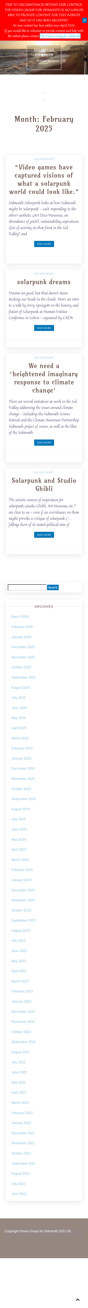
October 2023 (21, 910)
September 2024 (23, 799)
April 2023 (18, 971)
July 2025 (18, 697)
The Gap (60, 1252)
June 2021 (19, 1194)
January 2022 (21, 1123)
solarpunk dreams (44, 282)
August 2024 (20, 809)
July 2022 (18, 1062)
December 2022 (23, 1011)
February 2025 (22, 748)
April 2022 (18, 1092)
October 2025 (21, 667)
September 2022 (23, 1042)
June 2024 (19, 829)
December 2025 (23, 647)
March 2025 (20, 738)
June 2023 (19, 951)
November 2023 (23, 900)
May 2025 (18, 718)
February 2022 (22, 1113)
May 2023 (18, 961)
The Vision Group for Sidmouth (60, 35)
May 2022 (18, 1082)
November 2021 (23, 1143)
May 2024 (18, 839)
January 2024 (21, 880)
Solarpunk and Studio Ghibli (44, 484)
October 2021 (21, 1153)
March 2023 (20, 981)
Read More (44, 244)
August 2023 (20, 930)
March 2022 (20, 1102)
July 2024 (18, 819)
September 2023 (23, 920)
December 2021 (23, 1133)
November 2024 (23, 778)
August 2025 (20, 687)
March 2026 (20, 616)
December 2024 (23, 768)
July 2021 (18, 1184)
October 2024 (21, 789)
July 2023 (18, 940)
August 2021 (20, 1173)
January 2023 (21, 1001)
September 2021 (23, 1163)
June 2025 (19, 708)
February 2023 (22, 991)
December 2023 (23, 890)
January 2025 (21, 758)
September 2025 (23, 677)
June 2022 (19, 1072)
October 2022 (21, 1032)
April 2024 (18, 849)
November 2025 (23, 657)
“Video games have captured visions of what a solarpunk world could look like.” (44, 179)
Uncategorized (44, 159)
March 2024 (20, 860)
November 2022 (23, 1021)
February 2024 (22, 870)
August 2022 (20, 1052)
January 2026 (21, 637)
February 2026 (22, 627)
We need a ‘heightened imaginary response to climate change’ (44, 378)
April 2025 (18, 728)
